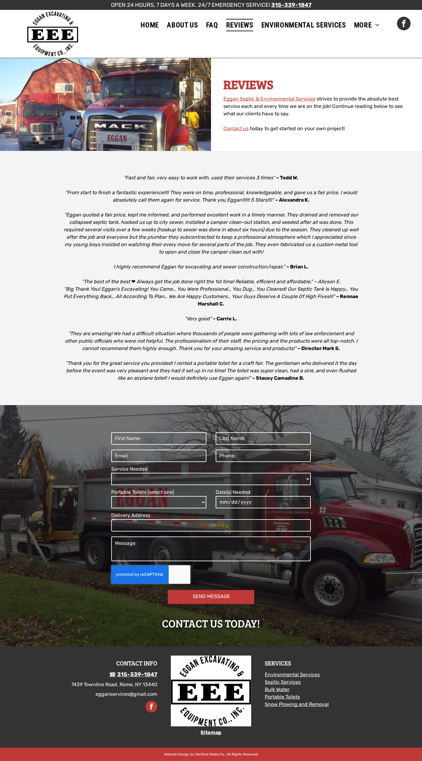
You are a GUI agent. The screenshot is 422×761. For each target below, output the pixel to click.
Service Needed (129, 469)
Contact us (236, 128)
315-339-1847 (291, 5)
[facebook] (404, 24)
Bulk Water (277, 689)
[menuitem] (150, 25)
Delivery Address (130, 515)
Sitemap (210, 732)
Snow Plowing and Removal (297, 704)
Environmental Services (292, 675)
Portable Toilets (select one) (142, 492)
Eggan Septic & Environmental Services (269, 99)
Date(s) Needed (233, 492)
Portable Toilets (282, 697)
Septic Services (283, 682)
